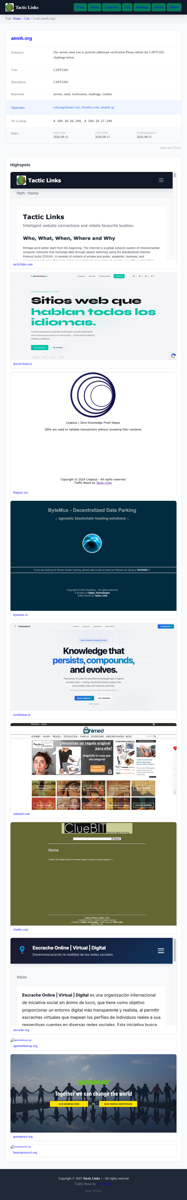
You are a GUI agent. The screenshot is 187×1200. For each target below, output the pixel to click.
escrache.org (21, 1030)
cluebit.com (20, 929)
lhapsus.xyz (20, 492)
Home (80, 7)
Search (158, 7)
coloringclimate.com (66, 107)
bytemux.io (20, 615)
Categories (111, 7)
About (95, 7)
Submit (174, 7)
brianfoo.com (90, 107)
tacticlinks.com (23, 264)
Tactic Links (105, 1184)
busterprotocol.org (25, 1152)
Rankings (142, 7)
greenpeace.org (23, 1136)
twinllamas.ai (21, 714)
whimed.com (21, 814)
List (127, 7)
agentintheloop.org (25, 1046)
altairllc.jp (107, 107)
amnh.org (21, 38)
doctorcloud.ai (22, 364)
